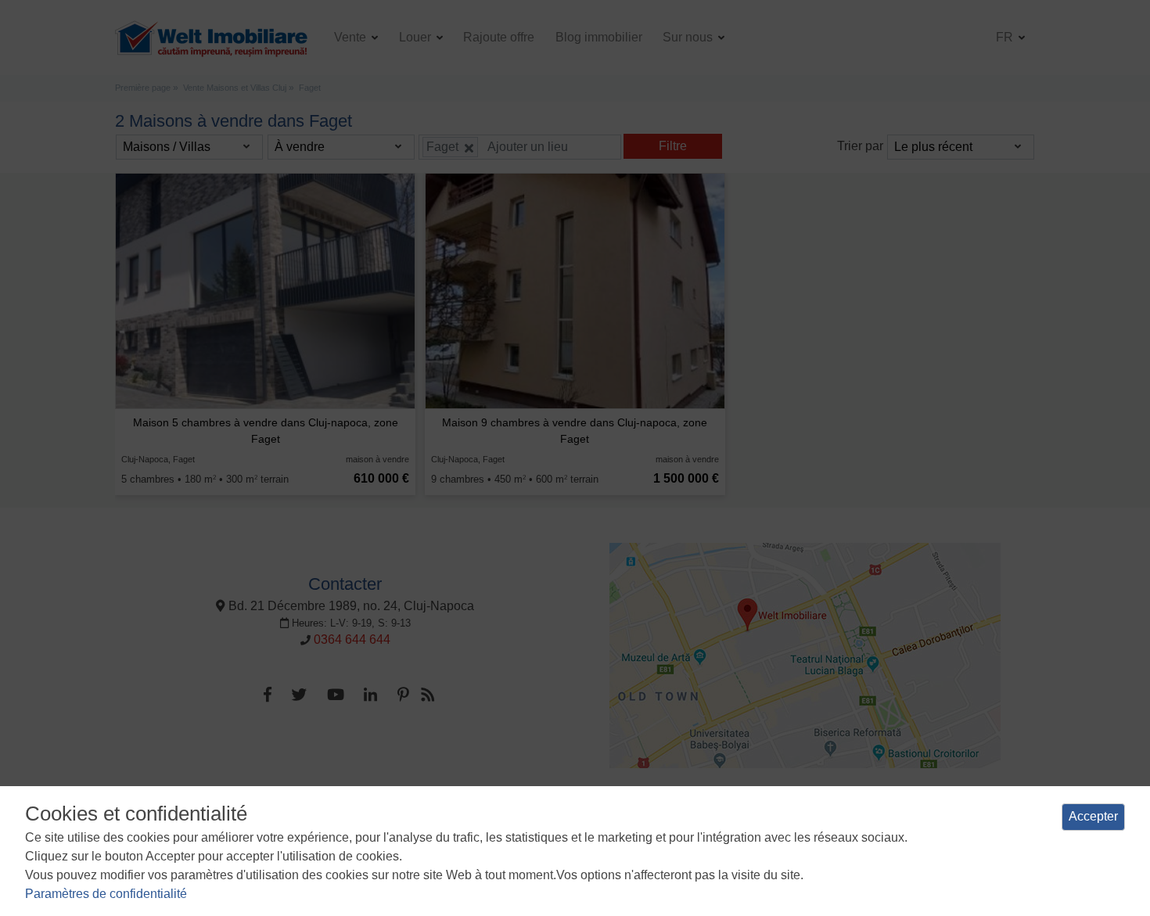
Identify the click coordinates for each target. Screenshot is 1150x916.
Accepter (1093, 816)
